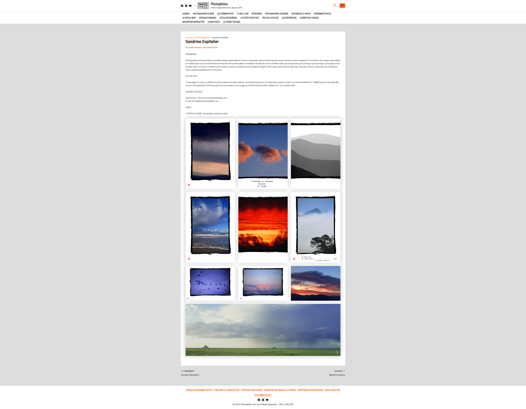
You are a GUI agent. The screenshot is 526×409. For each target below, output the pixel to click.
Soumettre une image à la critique (280, 390)
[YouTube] (190, 6)
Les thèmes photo (225, 13)
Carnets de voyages (309, 17)
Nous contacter (332, 390)
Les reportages (289, 17)
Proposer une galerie (251, 390)
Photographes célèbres (276, 13)
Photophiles (219, 4)
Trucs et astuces (270, 17)
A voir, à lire (243, 13)
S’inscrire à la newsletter (226, 390)
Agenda (186, 13)
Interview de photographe (310, 390)
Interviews (257, 13)
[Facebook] (182, 6)
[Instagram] (186, 6)
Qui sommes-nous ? (263, 395)
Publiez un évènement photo (199, 390)
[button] (335, 5)
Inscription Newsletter (193, 21)
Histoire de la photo (300, 13)
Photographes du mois (203, 13)
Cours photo (214, 21)
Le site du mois (189, 17)
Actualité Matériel (228, 17)
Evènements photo (322, 13)
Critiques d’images (207, 17)
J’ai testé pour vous (249, 17)
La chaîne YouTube (231, 21)
